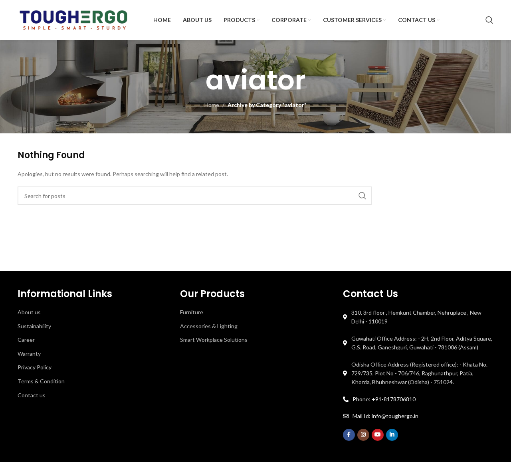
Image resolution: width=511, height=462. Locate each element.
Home (211, 104)
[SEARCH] (362, 195)
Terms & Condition (41, 381)
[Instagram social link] (363, 435)
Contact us (32, 395)
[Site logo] (73, 19)
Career (26, 339)
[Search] (489, 20)
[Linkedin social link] (392, 435)
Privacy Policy (34, 367)
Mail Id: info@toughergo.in (385, 415)
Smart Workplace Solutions (214, 339)
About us (29, 312)
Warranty (29, 353)
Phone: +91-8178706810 (384, 399)
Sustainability (34, 326)
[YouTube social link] (378, 435)
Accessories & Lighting (209, 326)
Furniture (191, 312)
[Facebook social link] (349, 435)
